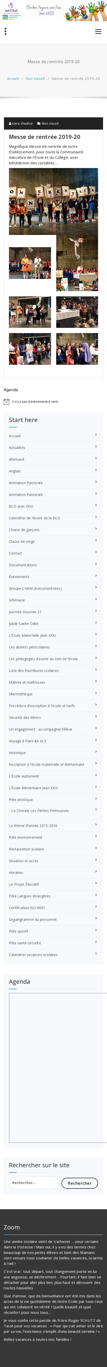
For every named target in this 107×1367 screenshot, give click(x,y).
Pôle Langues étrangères (30, 896)
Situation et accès (24, 860)
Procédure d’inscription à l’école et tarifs (42, 705)
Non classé (35, 78)
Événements (19, 576)
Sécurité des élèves (25, 717)
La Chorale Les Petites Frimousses (40, 810)
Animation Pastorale (26, 482)
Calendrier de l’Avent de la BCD (34, 518)
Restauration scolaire (26, 849)
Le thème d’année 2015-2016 (33, 825)
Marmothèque (21, 694)
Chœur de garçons (24, 529)
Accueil (13, 78)
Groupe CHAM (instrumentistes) (35, 588)
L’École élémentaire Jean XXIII (33, 787)
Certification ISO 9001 (27, 907)
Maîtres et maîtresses (27, 682)
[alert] (53, 402)
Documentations (23, 565)
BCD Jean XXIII (21, 506)
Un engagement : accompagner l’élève (40, 729)
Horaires (16, 872)
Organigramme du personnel (32, 919)
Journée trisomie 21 (25, 611)
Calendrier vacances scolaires (33, 954)
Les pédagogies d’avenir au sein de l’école (43, 658)
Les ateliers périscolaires (29, 647)
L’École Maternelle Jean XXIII (32, 635)
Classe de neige (22, 541)
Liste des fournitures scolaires (34, 670)
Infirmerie (17, 600)
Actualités (17, 447)
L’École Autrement (24, 776)
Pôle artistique (21, 799)
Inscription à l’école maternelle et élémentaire (46, 764)
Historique (17, 752)
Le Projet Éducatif (24, 884)
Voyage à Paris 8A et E (27, 741)
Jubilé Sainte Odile (24, 623)
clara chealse (22, 123)
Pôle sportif (18, 931)
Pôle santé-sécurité (25, 943)
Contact (15, 553)
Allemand (16, 459)
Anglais (15, 471)
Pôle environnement (26, 837)
